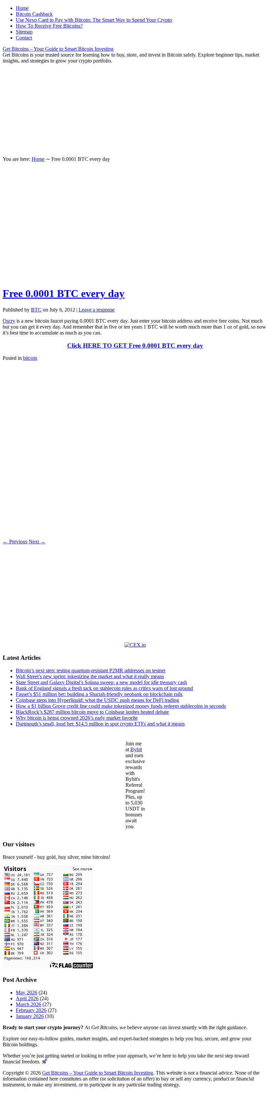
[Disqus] (135, 449)
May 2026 (26, 992)
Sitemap (24, 32)
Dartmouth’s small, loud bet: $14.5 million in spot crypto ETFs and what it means (100, 724)
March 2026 (28, 1004)
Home (22, 8)
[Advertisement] (135, 110)
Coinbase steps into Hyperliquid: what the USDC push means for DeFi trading (97, 700)
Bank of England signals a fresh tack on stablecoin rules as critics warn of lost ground (104, 688)
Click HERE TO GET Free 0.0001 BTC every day (135, 345)
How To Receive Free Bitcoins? (49, 26)
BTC (36, 309)
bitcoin (30, 358)
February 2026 (31, 1010)
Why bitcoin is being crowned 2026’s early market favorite (77, 718)
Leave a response (97, 309)
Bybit (136, 749)
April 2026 (27, 998)
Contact (24, 37)
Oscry (9, 321)
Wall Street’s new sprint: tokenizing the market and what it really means (90, 676)
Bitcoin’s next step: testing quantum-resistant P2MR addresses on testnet (90, 670)
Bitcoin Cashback (34, 14)
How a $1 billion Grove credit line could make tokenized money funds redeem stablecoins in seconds (121, 706)
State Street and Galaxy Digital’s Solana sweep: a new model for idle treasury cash (101, 682)
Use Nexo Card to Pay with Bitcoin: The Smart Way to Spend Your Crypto (94, 20)
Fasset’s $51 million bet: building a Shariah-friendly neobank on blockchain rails (99, 694)
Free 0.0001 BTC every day (63, 293)
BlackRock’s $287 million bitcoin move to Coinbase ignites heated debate (92, 712)
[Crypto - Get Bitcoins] (135, 645)
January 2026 (30, 1016)
